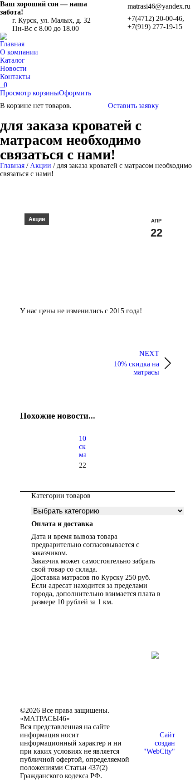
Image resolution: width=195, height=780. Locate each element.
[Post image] (45, 455)
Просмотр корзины (29, 93)
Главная (12, 165)
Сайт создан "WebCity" (159, 743)
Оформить (75, 93)
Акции (40, 165)
